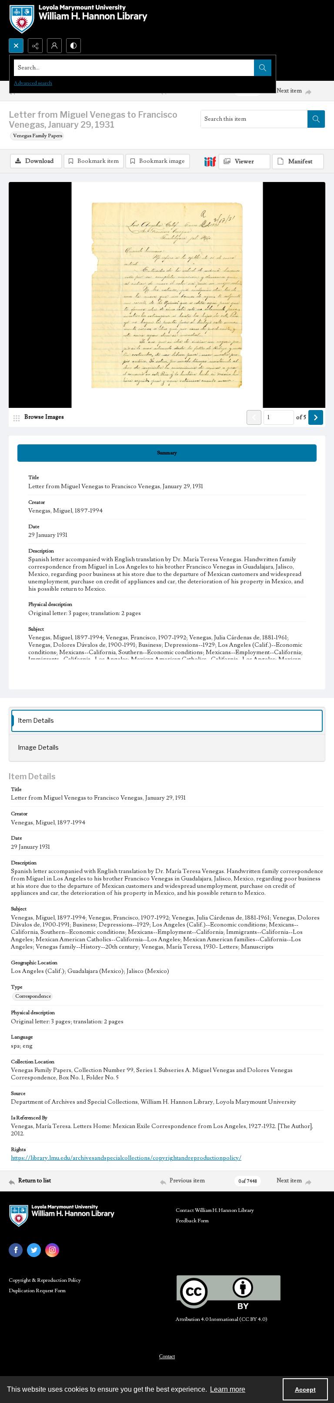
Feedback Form (192, 1221)
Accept (305, 1389)
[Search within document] (316, 119)
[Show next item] (315, 417)
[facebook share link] (16, 1250)
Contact (167, 1356)
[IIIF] (210, 161)
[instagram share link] (52, 1250)
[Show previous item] (254, 417)
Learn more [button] (227, 1389)
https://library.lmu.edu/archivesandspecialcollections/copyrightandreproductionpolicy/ (126, 1158)
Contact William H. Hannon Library (215, 1210)
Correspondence (33, 996)
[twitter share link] (34, 1250)
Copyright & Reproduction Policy (45, 1280)
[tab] (167, 453)
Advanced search (33, 83)
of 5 (301, 417)
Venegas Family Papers (37, 135)
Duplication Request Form (37, 1290)
